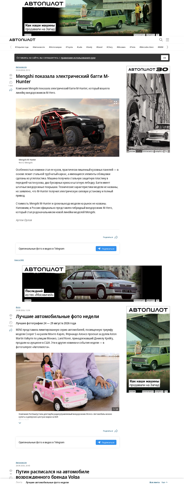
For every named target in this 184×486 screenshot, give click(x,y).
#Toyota (69, 47)
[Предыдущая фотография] (19, 382)
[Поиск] (161, 40)
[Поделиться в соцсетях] (11, 90)
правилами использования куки (78, 57)
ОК (164, 57)
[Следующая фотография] (116, 382)
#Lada (79, 47)
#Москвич (121, 47)
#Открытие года (21, 47)
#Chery (110, 47)
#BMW (160, 47)
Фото (18, 307)
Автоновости (21, 67)
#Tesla (132, 47)
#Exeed (99, 47)
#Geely (89, 47)
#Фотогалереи (55, 47)
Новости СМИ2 (19, 260)
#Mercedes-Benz (147, 47)
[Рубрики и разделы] (167, 40)
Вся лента (155, 482)
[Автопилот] (22, 40)
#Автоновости (39, 47)
